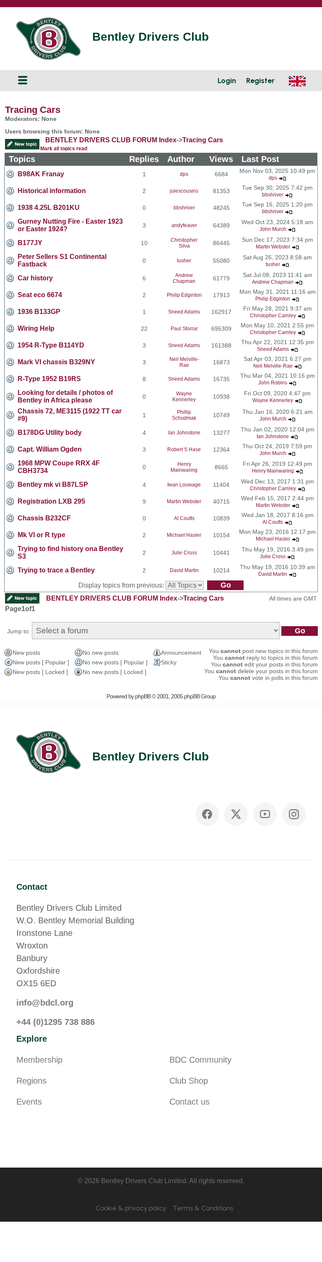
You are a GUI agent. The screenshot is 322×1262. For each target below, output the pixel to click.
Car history (35, 278)
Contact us (189, 1101)
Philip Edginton (184, 295)
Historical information (52, 190)
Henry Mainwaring (184, 467)
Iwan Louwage (184, 485)
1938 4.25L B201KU (49, 207)
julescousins (184, 191)
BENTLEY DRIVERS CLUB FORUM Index (111, 140)
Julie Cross (184, 553)
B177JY (30, 242)
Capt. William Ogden (50, 449)
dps (184, 174)
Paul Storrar (184, 329)
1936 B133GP (39, 311)
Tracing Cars (32, 110)
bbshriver (272, 195)
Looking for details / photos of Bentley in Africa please (65, 396)
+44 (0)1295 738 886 (55, 1022)
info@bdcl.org (44, 1002)
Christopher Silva (184, 243)
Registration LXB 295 (51, 501)
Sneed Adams (184, 312)
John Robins (272, 383)
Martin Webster (273, 247)
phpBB (143, 696)
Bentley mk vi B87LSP (53, 484)
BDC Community (200, 1059)
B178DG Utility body (50, 432)
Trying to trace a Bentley (56, 570)
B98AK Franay (41, 174)
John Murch (273, 229)
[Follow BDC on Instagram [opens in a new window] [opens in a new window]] (294, 814)
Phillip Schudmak (184, 415)
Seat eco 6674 (40, 294)
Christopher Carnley (273, 316)
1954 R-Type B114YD (51, 345)
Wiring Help (36, 328)
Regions (31, 1080)
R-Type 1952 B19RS (49, 378)
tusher (184, 261)
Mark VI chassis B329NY (56, 362)
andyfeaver (184, 225)
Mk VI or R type (41, 534)
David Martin (184, 570)
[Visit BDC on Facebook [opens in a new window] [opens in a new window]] (207, 814)
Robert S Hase (184, 449)
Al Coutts (184, 518)
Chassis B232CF (44, 518)
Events (29, 1101)
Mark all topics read (63, 149)
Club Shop (188, 1080)
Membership (39, 1059)
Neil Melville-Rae (184, 362)
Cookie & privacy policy (131, 1208)
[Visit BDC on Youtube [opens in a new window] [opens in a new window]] (265, 814)
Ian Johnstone (184, 433)
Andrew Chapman (184, 278)
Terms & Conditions (203, 1208)
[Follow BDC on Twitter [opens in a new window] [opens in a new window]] (236, 814)
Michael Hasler (184, 535)
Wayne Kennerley (184, 396)
